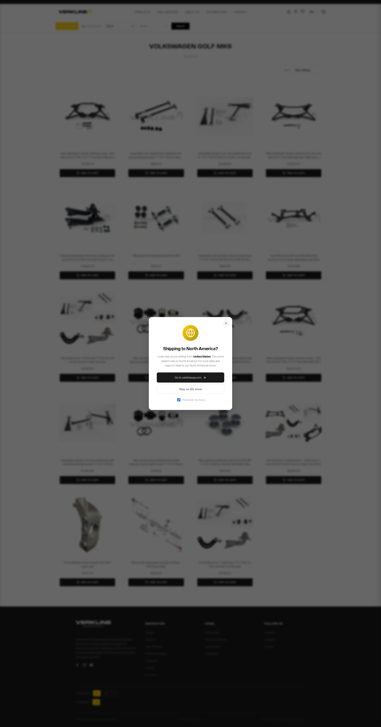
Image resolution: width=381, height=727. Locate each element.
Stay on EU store (190, 389)
